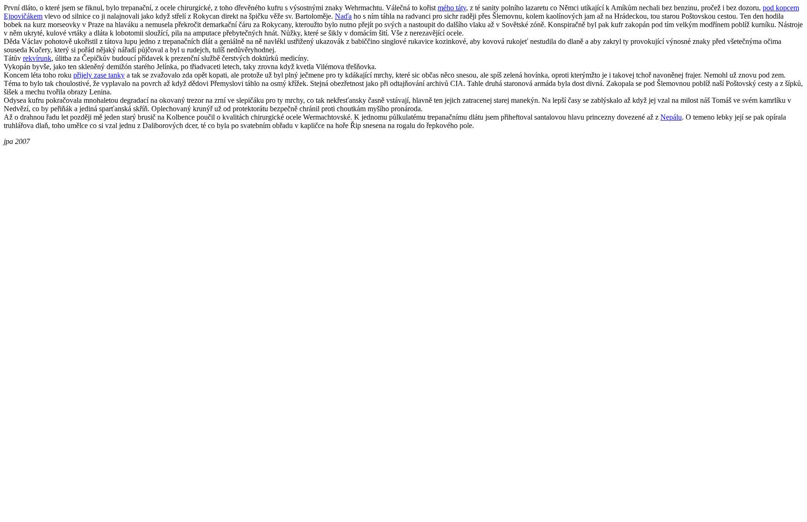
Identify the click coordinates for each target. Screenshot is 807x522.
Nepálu (671, 117)
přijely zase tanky (99, 75)
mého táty (452, 8)
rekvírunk (37, 58)
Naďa (343, 16)
